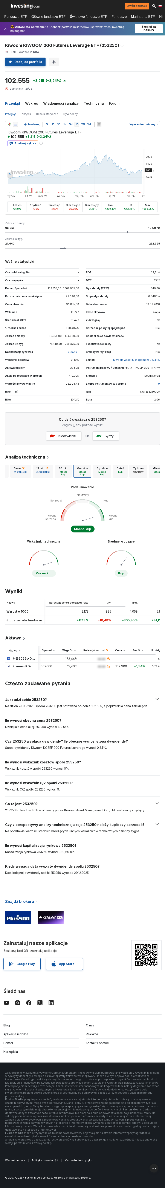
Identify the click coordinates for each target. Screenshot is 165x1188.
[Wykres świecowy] (9, 124)
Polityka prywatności (45, 1160)
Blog (6, 1025)
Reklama (92, 1034)
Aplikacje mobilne (15, 1034)
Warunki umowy (15, 1160)
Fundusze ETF (15, 16)
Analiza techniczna (25, 457)
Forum (114, 103)
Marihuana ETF (143, 16)
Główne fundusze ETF (48, 16)
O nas (90, 1025)
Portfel (8, 1043)
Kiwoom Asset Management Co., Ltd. (136, 359)
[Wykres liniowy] (15, 124)
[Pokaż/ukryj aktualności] (99, 124)
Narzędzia (10, 1051)
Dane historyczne (47, 114)
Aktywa (26, 114)
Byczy (109, 436)
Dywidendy (70, 114)
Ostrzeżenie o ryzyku (78, 1160)
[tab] (20, 471)
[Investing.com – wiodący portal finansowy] (25, 6)
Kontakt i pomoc (97, 1043)
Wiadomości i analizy (61, 103)
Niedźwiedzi (67, 436)
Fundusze (119, 16)
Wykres (31, 103)
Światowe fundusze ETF (88, 16)
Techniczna (94, 103)
